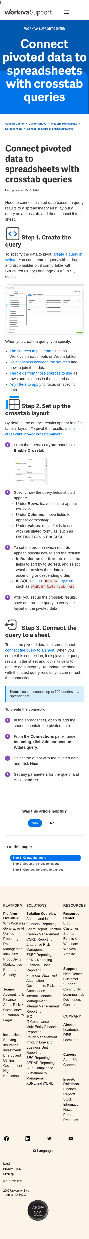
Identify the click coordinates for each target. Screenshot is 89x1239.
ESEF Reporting (39, 955)
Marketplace (12, 964)
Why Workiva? (14, 923)
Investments (12, 1050)
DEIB (67, 1035)
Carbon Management (42, 934)
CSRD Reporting (39, 939)
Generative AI (13, 928)
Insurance (10, 1045)
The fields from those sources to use (41, 373)
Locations (70, 1040)
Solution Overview (41, 913)
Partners (9, 969)
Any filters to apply (25, 384)
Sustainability (13, 1015)
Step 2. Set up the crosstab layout (36, 863)
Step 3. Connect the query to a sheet (38, 869)
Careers (69, 1054)
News (67, 1109)
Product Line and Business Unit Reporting (39, 1047)
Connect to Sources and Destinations (50, 128)
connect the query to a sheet (29, 650)
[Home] (28, 12)
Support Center (14, 123)
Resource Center (71, 916)
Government (12, 1065)
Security (9, 975)
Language (45, 1151)
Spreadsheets (13, 128)
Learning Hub (73, 994)
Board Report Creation (43, 929)
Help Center (72, 974)
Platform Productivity (64, 123)
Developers (72, 999)
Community (72, 989)
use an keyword (51, 581)
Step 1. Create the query (29, 857)
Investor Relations (71, 1082)
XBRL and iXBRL (39, 1083)
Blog (66, 923)
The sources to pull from (30, 351)
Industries (11, 1035)
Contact (69, 1005)
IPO (29, 1016)
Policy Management (41, 1037)
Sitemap (8, 1174)
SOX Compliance (39, 1068)
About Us (70, 1059)
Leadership (72, 1029)
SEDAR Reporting (40, 1063)
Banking (9, 1040)
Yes (35, 823)
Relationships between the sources (40, 362)
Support (70, 969)
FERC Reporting (39, 960)
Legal (7, 1020)
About (68, 1024)
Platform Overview (10, 916)
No (52, 823)
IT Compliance (37, 1022)
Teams (8, 989)
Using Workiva (37, 123)
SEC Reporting (38, 1058)
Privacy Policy (12, 1168)
